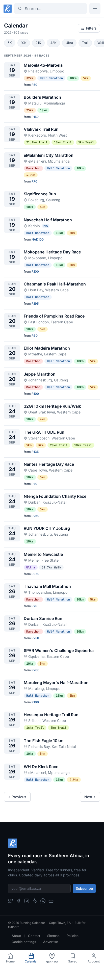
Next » (90, 797)
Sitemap (53, 936)
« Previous (17, 797)
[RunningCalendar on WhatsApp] (42, 900)
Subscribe (84, 888)
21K (38, 43)
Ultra (69, 43)
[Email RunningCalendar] (51, 900)
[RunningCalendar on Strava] (34, 900)
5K (10, 43)
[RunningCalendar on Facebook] (18, 900)
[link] (10, 958)
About (16, 936)
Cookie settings (24, 942)
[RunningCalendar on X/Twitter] (10, 900)
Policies (73, 936)
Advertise (50, 942)
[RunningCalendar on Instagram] (26, 900)
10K (24, 43)
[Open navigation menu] (94, 8)
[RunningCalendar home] (8, 9)
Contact (34, 936)
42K (53, 43)
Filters (91, 28)
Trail (85, 43)
